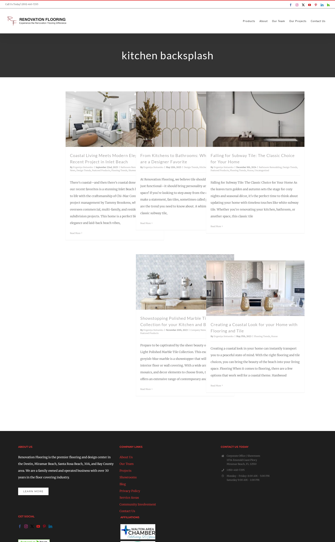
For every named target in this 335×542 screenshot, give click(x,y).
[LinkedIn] (50, 526)
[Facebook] (20, 526)
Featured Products (101, 170)
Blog (123, 484)
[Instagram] (26, 526)
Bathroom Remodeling (132, 167)
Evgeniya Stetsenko (83, 167)
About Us (126, 457)
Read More (75, 233)
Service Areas (129, 498)
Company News (198, 330)
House (250, 170)
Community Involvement (138, 504)
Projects (125, 471)
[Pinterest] (44, 526)
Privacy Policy (130, 491)
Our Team (127, 464)
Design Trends (83, 170)
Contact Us (127, 511)
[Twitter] (32, 526)
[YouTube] (38, 526)
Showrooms (128, 477)
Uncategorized (262, 170)
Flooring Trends (119, 170)
